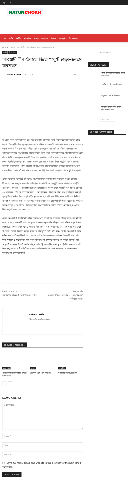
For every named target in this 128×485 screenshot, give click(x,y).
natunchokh (15, 74)
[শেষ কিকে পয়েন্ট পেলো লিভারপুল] (42, 360)
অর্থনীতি (18, 38)
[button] (122, 38)
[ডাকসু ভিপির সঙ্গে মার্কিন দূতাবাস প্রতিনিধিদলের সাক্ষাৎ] (93, 110)
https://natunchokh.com (39, 319)
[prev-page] (4, 383)
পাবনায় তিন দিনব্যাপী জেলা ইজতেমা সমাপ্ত (19, 295)
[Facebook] (26, 83)
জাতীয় (11, 38)
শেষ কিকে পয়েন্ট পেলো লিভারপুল (40, 373)
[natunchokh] (4, 74)
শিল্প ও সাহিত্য (73, 38)
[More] (57, 83)
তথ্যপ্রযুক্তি (62, 38)
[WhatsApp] (49, 83)
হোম (5, 38)
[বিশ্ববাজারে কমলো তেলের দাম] (70, 360)
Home (5, 47)
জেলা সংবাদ (45, 38)
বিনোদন (53, 38)
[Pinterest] (41, 83)
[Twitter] (34, 83)
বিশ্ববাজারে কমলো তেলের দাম (67, 373)
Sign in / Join (7, 2)
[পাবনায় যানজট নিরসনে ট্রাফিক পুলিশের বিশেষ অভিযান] (15, 360)
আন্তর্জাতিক (27, 38)
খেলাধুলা (36, 38)
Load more (105, 119)
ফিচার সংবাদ (12, 52)
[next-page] (10, 383)
